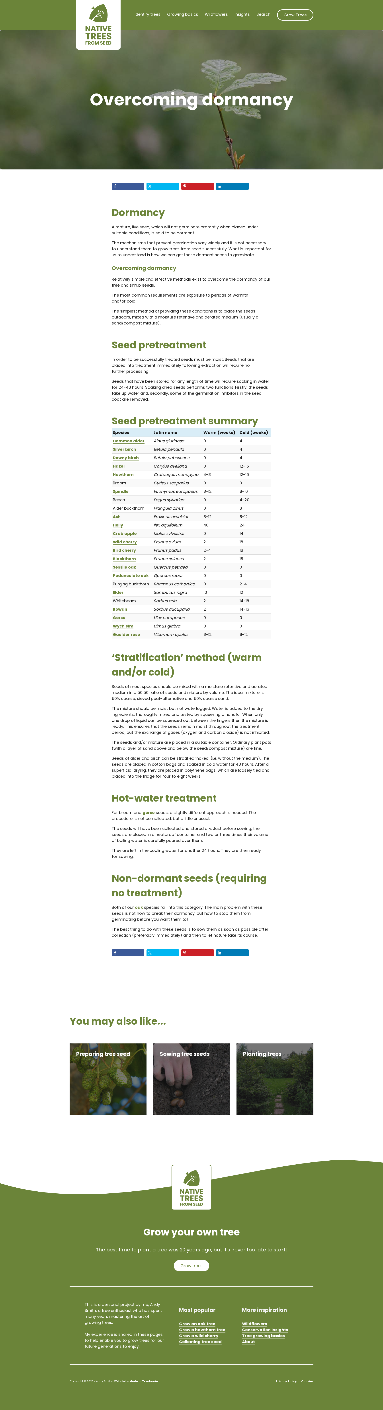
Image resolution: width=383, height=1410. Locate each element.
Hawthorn (123, 474)
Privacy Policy (286, 1381)
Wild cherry (125, 542)
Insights (242, 14)
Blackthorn (124, 558)
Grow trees (191, 1265)
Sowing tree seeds (185, 1054)
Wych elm (123, 626)
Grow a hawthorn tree (202, 1329)
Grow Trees (295, 15)
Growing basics (182, 14)
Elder (118, 592)
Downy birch (126, 457)
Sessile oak (124, 567)
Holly (118, 525)
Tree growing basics (263, 1335)
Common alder (129, 441)
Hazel (119, 466)
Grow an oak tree (197, 1323)
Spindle (121, 491)
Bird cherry (124, 550)
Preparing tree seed (103, 1054)
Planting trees (262, 1054)
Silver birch (124, 449)
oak (139, 907)
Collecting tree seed (200, 1341)
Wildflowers (216, 14)
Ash (117, 516)
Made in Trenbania (143, 1381)
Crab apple (125, 533)
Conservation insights (265, 1329)
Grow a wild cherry (198, 1335)
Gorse (119, 617)
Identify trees (147, 14)
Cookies (307, 1381)
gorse (149, 812)
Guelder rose (126, 634)
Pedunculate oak (131, 575)
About (248, 1341)
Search (263, 14)
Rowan (120, 609)
